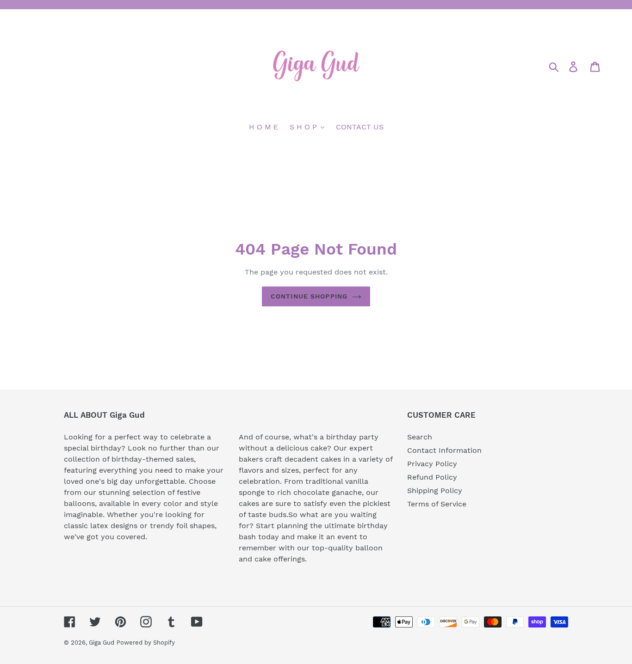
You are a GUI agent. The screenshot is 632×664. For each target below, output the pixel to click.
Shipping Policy (434, 490)
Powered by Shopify (146, 642)
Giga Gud (101, 642)
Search (419, 437)
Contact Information (444, 450)
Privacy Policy (432, 463)
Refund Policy (432, 477)
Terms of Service (436, 504)
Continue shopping (309, 296)
